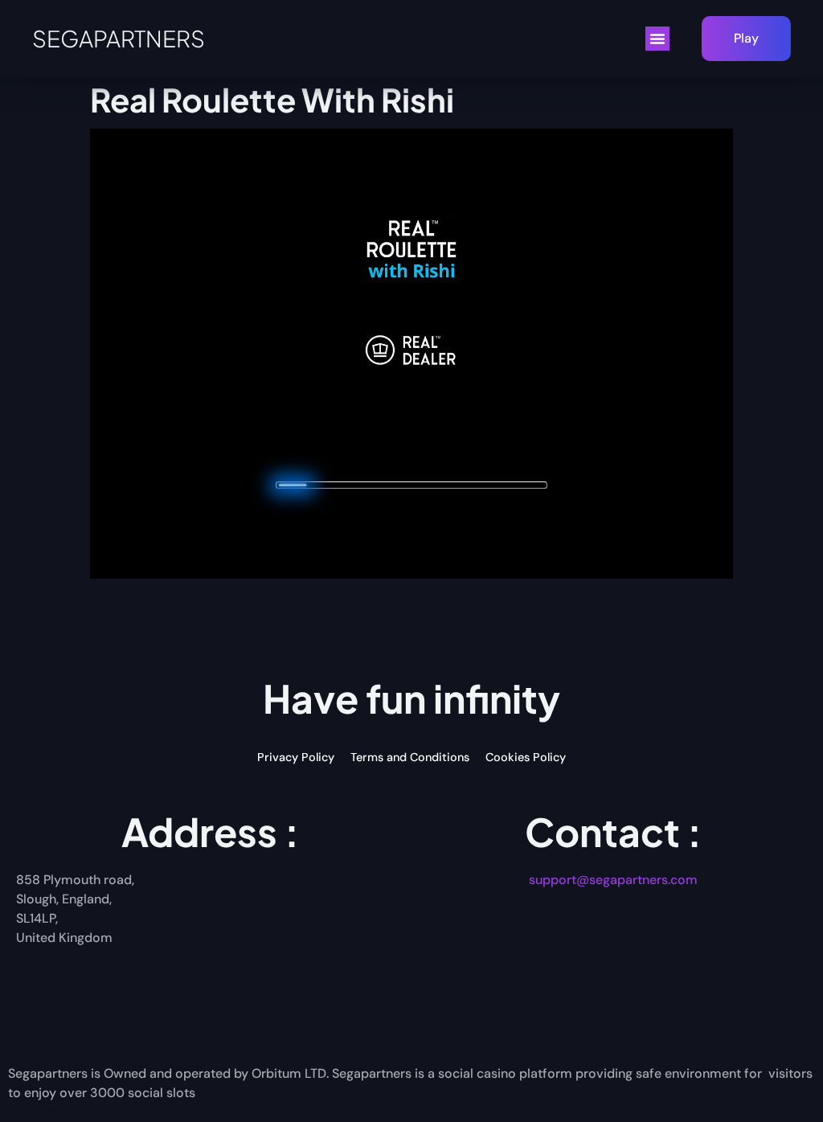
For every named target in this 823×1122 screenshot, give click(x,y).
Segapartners (118, 38)
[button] (657, 39)
